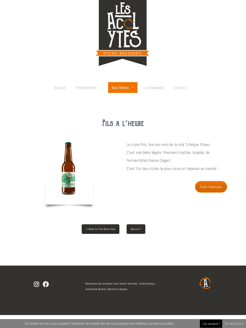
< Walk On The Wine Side (100, 229)
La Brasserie (154, 87)
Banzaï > (136, 229)
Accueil (60, 87)
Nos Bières (120, 87)
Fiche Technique (211, 187)
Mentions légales (117, 289)
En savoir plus (234, 323)
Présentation (86, 87)
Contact (180, 87)
